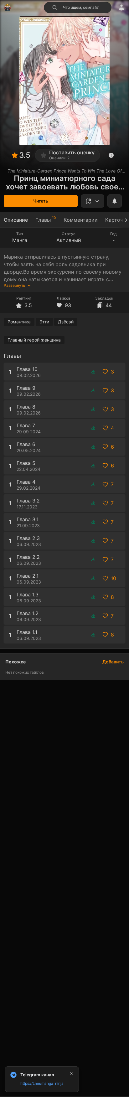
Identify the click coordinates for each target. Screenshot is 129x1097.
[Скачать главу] (93, 371)
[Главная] (7, 7)
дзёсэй (66, 321)
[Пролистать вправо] (123, 220)
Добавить (113, 661)
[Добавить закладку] (92, 201)
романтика (19, 321)
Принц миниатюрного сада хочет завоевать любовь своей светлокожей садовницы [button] (64, 182)
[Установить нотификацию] (114, 201)
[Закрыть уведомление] (71, 1073)
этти (44, 321)
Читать (40, 200)
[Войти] (121, 7)
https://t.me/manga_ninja (42, 1083)
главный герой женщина (34, 339)
